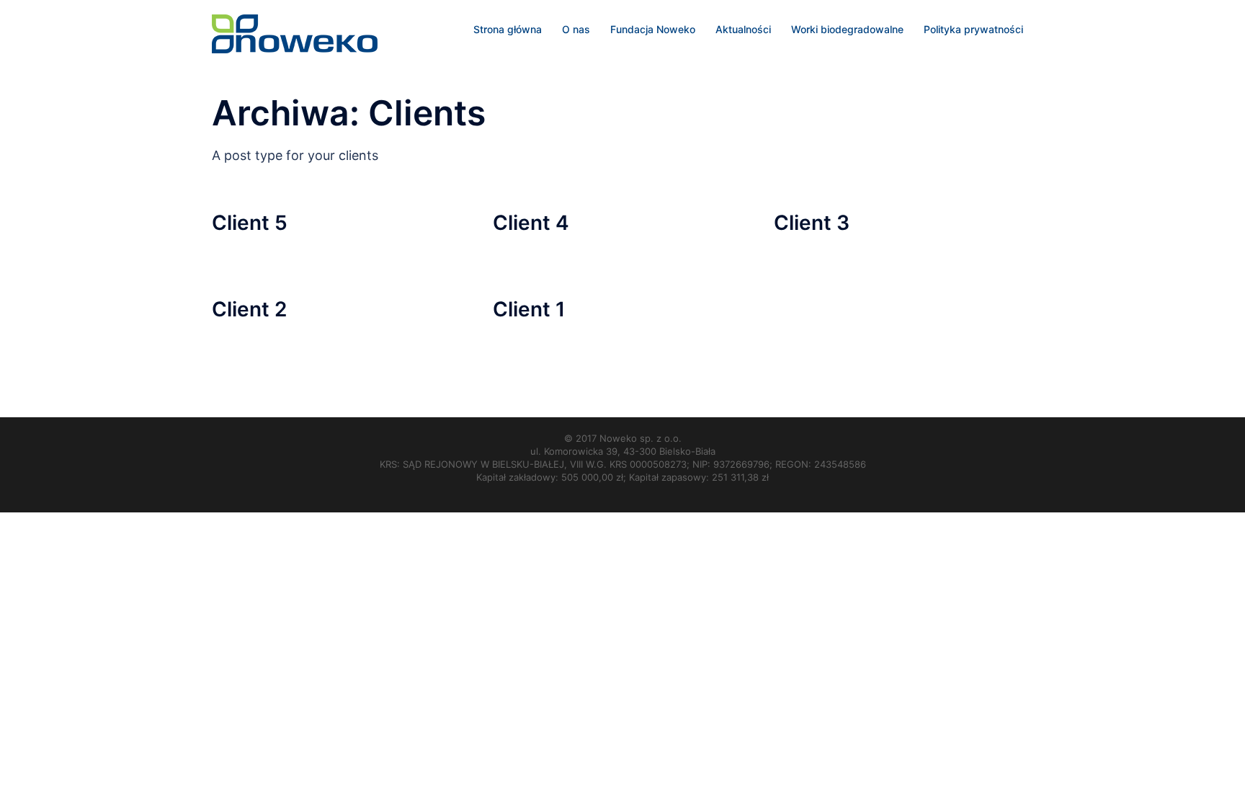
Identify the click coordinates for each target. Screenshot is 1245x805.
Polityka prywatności (973, 29)
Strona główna (507, 29)
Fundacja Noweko (652, 29)
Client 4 (531, 222)
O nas (576, 29)
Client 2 (249, 309)
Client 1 (529, 309)
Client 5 (249, 222)
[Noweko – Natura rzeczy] (295, 32)
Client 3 (811, 222)
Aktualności (743, 29)
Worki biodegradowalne (847, 29)
